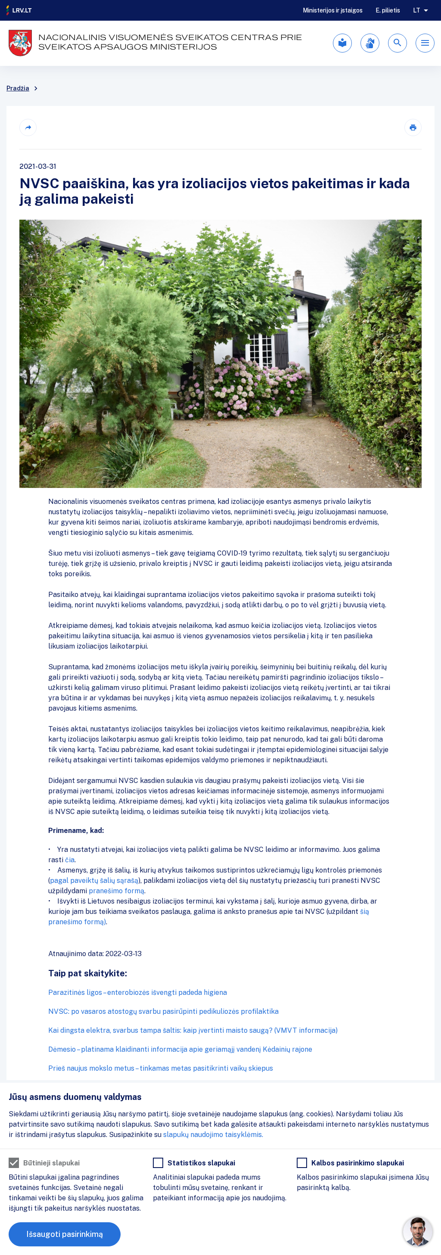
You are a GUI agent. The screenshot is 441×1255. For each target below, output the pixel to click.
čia (70, 860)
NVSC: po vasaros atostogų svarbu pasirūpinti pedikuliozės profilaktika (163, 1011)
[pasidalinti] (28, 127)
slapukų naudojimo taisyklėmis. (213, 1135)
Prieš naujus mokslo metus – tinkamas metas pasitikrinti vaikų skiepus (160, 1068)
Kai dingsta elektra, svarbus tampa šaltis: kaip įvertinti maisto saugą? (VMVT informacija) (193, 1030)
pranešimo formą (116, 891)
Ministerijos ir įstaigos (333, 10)
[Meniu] (425, 43)
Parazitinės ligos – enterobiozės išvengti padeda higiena (137, 992)
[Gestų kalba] (369, 43)
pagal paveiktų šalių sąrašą (94, 880)
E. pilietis (388, 10)
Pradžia (17, 88)
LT (416, 10)
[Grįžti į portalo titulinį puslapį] (19, 10)
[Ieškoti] (397, 43)
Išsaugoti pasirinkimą (64, 1234)
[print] (413, 127)
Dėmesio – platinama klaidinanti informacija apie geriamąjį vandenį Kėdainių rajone (180, 1049)
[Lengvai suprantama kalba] (342, 43)
